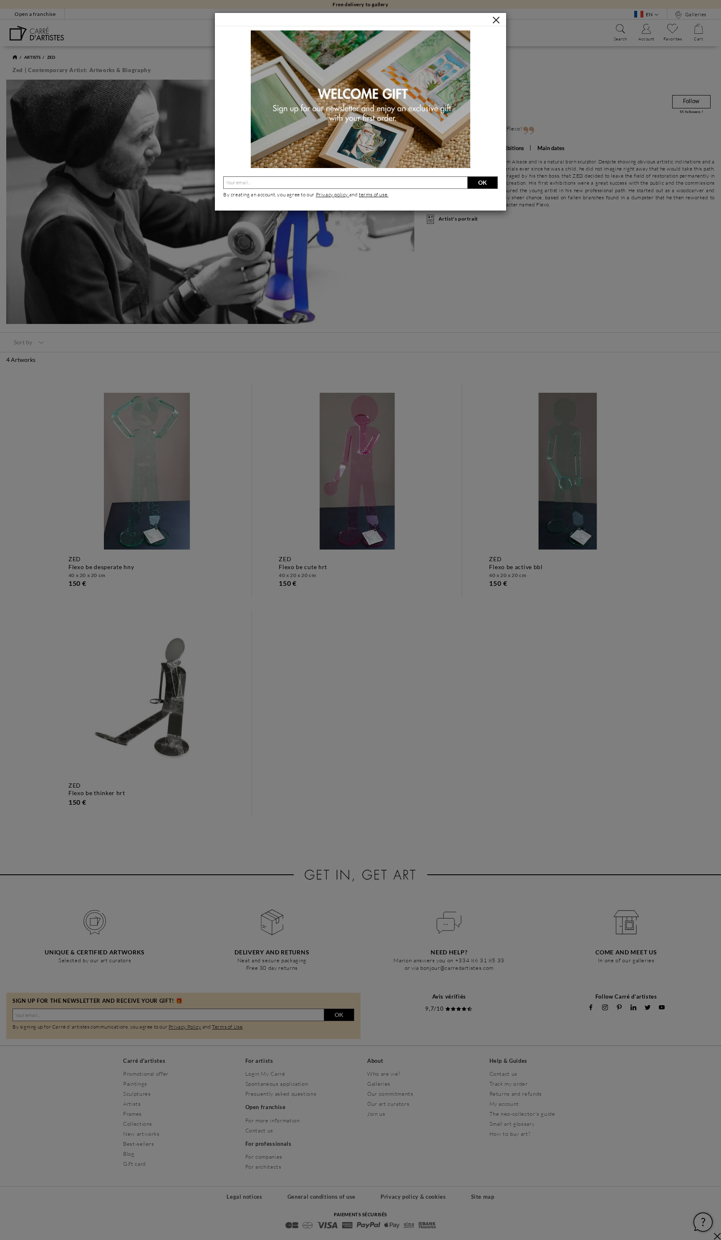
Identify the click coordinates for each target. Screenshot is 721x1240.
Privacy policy (332, 194)
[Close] (496, 20)
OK (482, 182)
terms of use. (373, 194)
